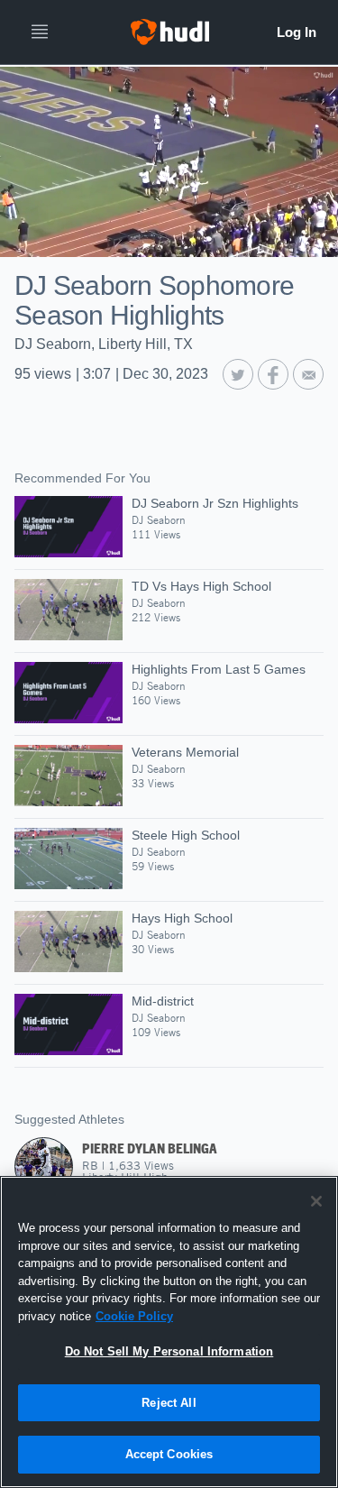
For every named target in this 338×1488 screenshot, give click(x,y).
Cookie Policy (134, 1316)
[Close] (316, 1201)
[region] (169, 1332)
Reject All (169, 1403)
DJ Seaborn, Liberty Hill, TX (103, 344)
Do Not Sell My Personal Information (169, 1351)
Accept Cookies (169, 1454)
